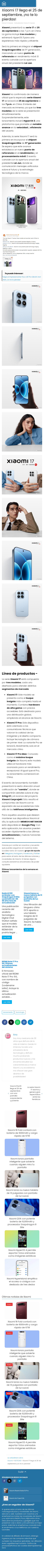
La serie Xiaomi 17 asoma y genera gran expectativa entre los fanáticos (33, 1093)
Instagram (18, 853)
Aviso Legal (6, 1543)
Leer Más (6, 937)
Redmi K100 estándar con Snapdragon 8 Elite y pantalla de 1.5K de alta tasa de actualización (10, 898)
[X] (11, 1022)
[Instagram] (14, 1481)
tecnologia (20, 1012)
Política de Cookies (19, 1546)
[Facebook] (5, 1022)
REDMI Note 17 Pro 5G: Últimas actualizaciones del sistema (10, 964)
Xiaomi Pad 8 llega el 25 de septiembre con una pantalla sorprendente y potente (16, 1093)
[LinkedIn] (24, 1022)
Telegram (9, 853)
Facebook (27, 853)
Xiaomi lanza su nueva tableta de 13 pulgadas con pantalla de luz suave (33, 897)
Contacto (22, 1543)
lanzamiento (8, 1012)
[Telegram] (30, 1022)
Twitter (37, 853)
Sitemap (14, 1543)
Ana (15, 1034)
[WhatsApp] (17, 1022)
